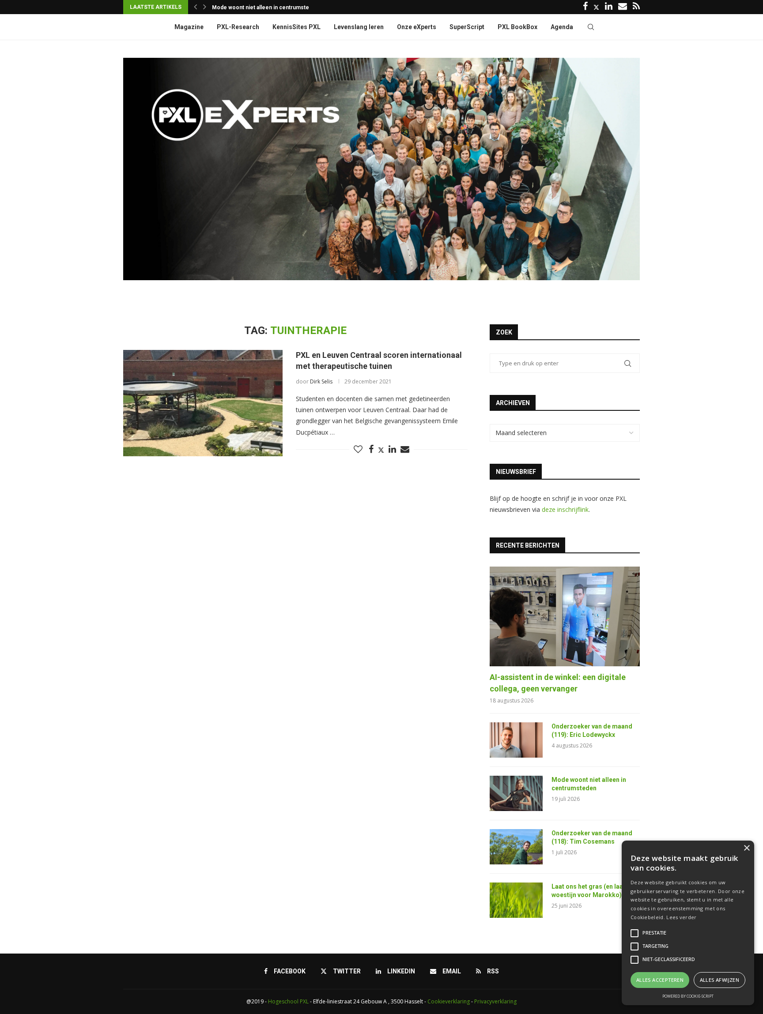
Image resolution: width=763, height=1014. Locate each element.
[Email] (622, 7)
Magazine (189, 26)
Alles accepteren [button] (660, 979)
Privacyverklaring (495, 1001)
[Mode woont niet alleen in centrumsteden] (516, 793)
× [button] (746, 848)
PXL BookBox (517, 26)
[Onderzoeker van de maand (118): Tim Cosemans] (516, 846)
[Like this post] (358, 449)
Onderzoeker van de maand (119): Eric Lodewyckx (591, 731)
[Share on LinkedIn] (392, 449)
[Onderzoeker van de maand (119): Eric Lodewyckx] (516, 740)
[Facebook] (585, 7)
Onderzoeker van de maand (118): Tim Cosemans (591, 837)
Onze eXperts (416, 26)
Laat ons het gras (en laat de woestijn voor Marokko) (592, 891)
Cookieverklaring (448, 1001)
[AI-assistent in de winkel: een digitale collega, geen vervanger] (565, 617)
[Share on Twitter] (381, 450)
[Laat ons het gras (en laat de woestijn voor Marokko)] (516, 900)
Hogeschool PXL (288, 1001)
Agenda (562, 26)
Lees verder (681, 917)
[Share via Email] (404, 449)
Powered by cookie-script (688, 996)
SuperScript (466, 26)
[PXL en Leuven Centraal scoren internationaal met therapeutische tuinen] (203, 403)
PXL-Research (238, 26)
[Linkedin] (608, 7)
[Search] (590, 27)
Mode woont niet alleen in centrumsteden (265, 7)
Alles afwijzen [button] (720, 979)
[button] (195, 7)
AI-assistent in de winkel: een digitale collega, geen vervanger (558, 682)
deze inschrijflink (565, 509)
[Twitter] (596, 7)
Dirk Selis (321, 381)
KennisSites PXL (296, 26)
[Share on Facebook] (371, 449)
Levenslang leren (359, 26)
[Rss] (636, 7)
